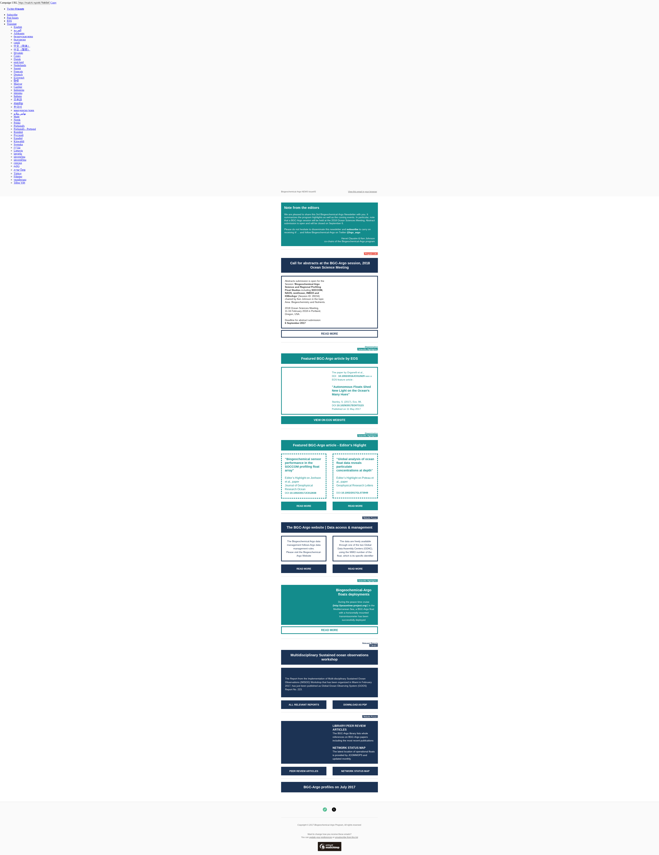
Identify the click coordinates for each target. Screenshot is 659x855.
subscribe (352, 229)
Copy (53, 2)
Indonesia (19, 90)
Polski (17, 122)
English (18, 27)
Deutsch (18, 74)
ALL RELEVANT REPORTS (304, 704)
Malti (16, 116)
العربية (17, 30)
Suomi (17, 68)
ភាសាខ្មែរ (18, 103)
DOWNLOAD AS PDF (355, 704)
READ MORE (329, 333)
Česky (17, 56)
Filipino (18, 176)
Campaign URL (8, 2)
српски (18, 162)
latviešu (18, 153)
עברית (17, 147)
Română (18, 132)
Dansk (17, 59)
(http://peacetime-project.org (349, 605)
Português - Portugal (25, 129)
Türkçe (17, 173)
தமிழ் (17, 166)
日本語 (18, 99)
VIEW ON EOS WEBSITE (329, 420)
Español (18, 138)
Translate (12, 23)
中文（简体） (22, 45)
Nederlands (20, 65)
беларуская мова (23, 36)
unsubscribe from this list (346, 837)
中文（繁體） (22, 49)
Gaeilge (18, 86)
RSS (9, 20)
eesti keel (19, 62)
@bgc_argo (353, 232)
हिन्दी (16, 80)
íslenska (18, 93)
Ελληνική (19, 77)
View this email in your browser (362, 191)
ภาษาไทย (19, 169)
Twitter (15, 8)
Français (18, 71)
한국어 (18, 106)
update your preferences (320, 837)
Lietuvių (18, 150)
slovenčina (19, 156)
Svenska (18, 144)
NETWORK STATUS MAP (349, 747)
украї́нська (20, 179)
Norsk (17, 119)
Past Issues (13, 17)
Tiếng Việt (19, 182)
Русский (19, 135)
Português (19, 125)
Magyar (18, 83)
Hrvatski (18, 52)
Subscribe (12, 14)
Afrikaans (19, 33)
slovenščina (20, 159)
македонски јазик (24, 110)
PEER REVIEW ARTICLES (303, 771)
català (17, 42)
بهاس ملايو (20, 113)
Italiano (18, 96)
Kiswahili (19, 141)
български (20, 39)
